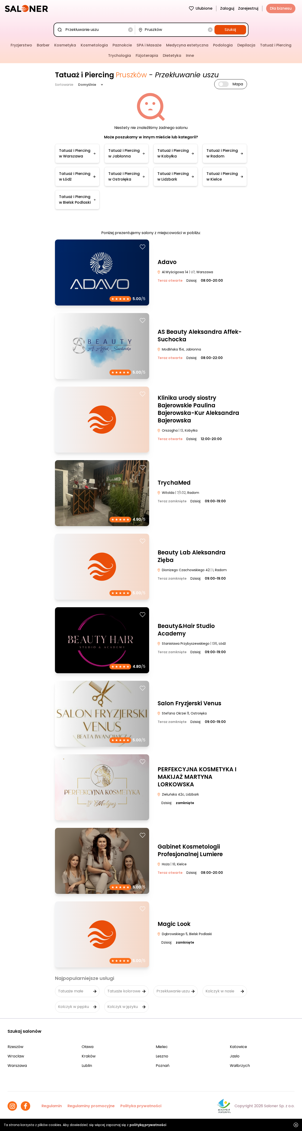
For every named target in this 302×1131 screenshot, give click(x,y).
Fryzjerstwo (21, 45)
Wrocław (16, 1056)
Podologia (223, 45)
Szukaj (230, 29)
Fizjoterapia (147, 55)
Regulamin (52, 1106)
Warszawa (17, 1065)
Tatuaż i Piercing (275, 45)
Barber (43, 45)
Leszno (162, 1056)
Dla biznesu (281, 8)
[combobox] (95, 29)
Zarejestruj (248, 8)
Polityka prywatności (140, 1106)
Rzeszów (15, 1046)
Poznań (162, 1065)
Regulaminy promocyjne (91, 1106)
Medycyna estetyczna (187, 45)
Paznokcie (122, 45)
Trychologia (119, 55)
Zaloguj (227, 8)
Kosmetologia (94, 45)
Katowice (238, 1046)
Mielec (162, 1046)
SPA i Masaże (149, 45)
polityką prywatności (148, 1125)
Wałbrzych (240, 1065)
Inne (190, 55)
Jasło (234, 1056)
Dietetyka (172, 55)
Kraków (89, 1056)
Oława (87, 1046)
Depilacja (246, 45)
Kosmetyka (65, 45)
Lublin (87, 1065)
